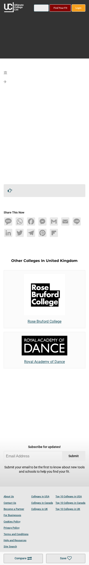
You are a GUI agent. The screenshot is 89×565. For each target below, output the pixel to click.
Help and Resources (15, 540)
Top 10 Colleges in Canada (70, 502)
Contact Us (10, 502)
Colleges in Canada (42, 502)
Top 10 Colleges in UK (67, 509)
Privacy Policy (11, 527)
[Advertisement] (44, 136)
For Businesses (12, 515)
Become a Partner (14, 509)
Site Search (10, 546)
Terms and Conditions (16, 534)
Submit (73, 456)
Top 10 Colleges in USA (68, 496)
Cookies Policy (12, 521)
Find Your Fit (60, 8)
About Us (9, 496)
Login (78, 8)
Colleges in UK (39, 509)
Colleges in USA (40, 496)
